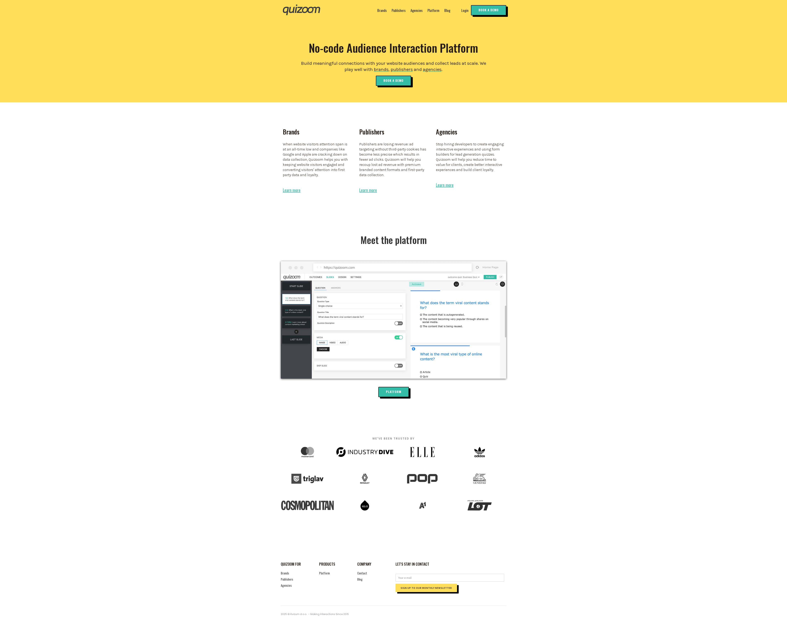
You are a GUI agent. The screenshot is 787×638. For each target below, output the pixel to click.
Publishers (399, 10)
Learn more (291, 190)
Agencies (417, 10)
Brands (382, 10)
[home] (301, 10)
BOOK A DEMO (393, 80)
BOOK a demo (489, 10)
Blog (447, 10)
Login (465, 10)
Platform (433, 10)
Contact (362, 573)
